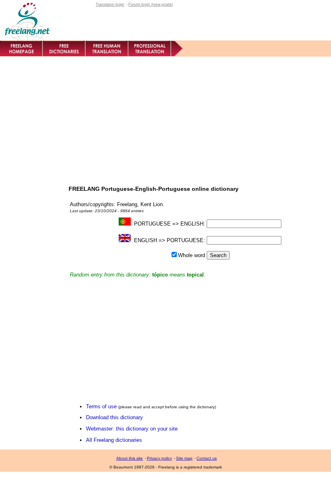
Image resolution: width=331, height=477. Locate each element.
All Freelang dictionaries (114, 440)
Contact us (207, 458)
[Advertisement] (165, 117)
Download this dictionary (114, 417)
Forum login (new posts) (150, 4)
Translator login (110, 4)
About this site (129, 458)
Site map (184, 458)
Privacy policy (159, 458)
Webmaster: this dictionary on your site (132, 429)
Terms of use (101, 406)
